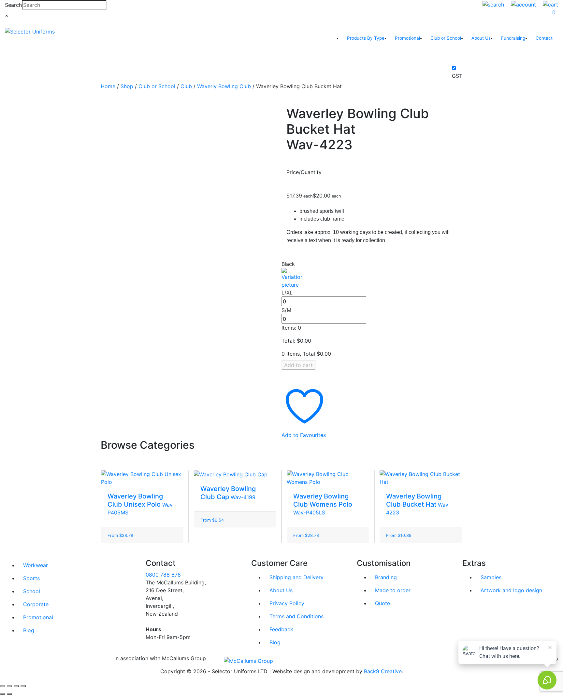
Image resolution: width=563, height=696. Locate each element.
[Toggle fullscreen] (9, 686)
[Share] (16, 686)
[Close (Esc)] (23, 686)
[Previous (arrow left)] (2, 694)
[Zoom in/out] (2, 686)
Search (13, 5)
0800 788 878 (163, 574)
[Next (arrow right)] (9, 694)
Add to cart (298, 365)
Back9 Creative (383, 671)
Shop (127, 86)
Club (186, 86)
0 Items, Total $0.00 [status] (306, 353)
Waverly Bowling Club (224, 86)
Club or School (156, 86)
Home (108, 86)
